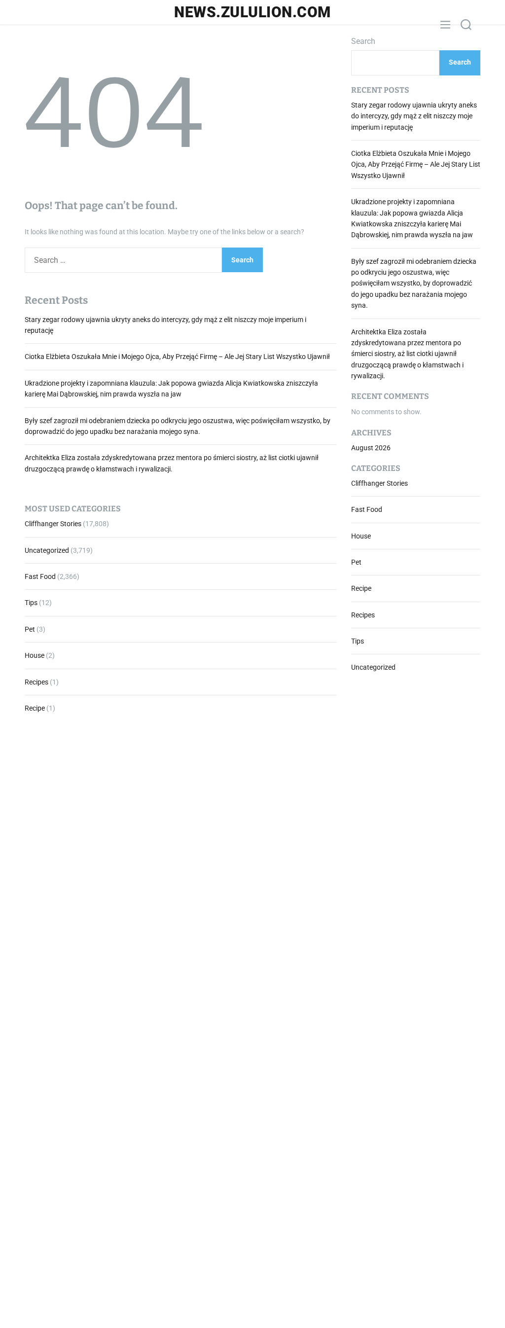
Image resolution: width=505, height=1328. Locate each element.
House (34, 655)
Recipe (35, 708)
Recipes (36, 682)
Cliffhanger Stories (53, 524)
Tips (31, 603)
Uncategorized (47, 550)
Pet (30, 629)
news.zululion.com (252, 12)
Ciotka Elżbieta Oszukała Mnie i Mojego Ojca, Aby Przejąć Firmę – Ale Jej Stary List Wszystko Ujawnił (177, 356)
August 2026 (371, 448)
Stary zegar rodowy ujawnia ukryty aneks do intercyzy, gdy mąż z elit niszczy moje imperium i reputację (414, 116)
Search (363, 41)
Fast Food (40, 576)
